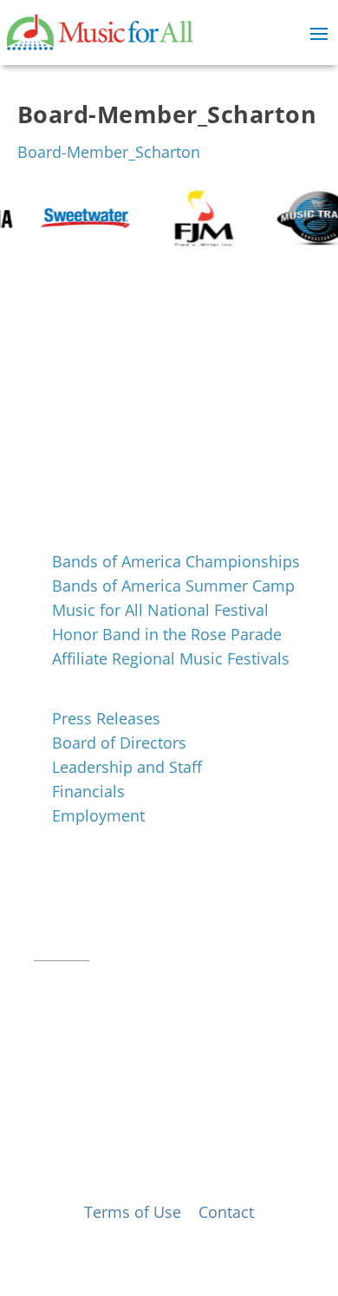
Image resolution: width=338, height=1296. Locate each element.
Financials (88, 791)
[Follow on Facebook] (48, 978)
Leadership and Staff (127, 766)
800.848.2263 (150, 930)
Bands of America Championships (176, 561)
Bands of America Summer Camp (173, 585)
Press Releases (106, 718)
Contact (61, 951)
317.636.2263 (179, 908)
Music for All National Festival (160, 609)
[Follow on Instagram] (82, 978)
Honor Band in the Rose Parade (167, 634)
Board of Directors (119, 742)
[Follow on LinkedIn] (117, 978)
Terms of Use (132, 1211)
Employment (98, 815)
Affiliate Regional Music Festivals (170, 658)
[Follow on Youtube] (152, 978)
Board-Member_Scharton (108, 151)
